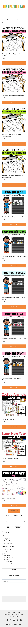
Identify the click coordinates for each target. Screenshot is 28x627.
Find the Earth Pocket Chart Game (14, 217)
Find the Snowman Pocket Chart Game (13, 298)
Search (24, 521)
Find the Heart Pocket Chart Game (14, 339)
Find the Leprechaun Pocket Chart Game (14, 257)
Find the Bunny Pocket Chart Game (12, 379)
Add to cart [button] (14, 63)
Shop (19, 612)
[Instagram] (10, 620)
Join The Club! (8, 614)
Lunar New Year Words (10, 459)
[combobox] (14, 581)
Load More (14, 511)
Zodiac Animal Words (9, 419)
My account (20, 614)
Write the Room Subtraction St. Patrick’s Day (13, 176)
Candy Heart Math (8, 498)
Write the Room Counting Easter (13, 95)
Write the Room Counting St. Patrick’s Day (12, 135)
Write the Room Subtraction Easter (11, 55)
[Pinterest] (20, 620)
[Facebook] (7, 620)
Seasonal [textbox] (13, 581)
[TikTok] (17, 620)
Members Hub (14, 616)
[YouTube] (14, 620)
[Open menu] (14, 14)
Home (8, 612)
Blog (14, 612)
